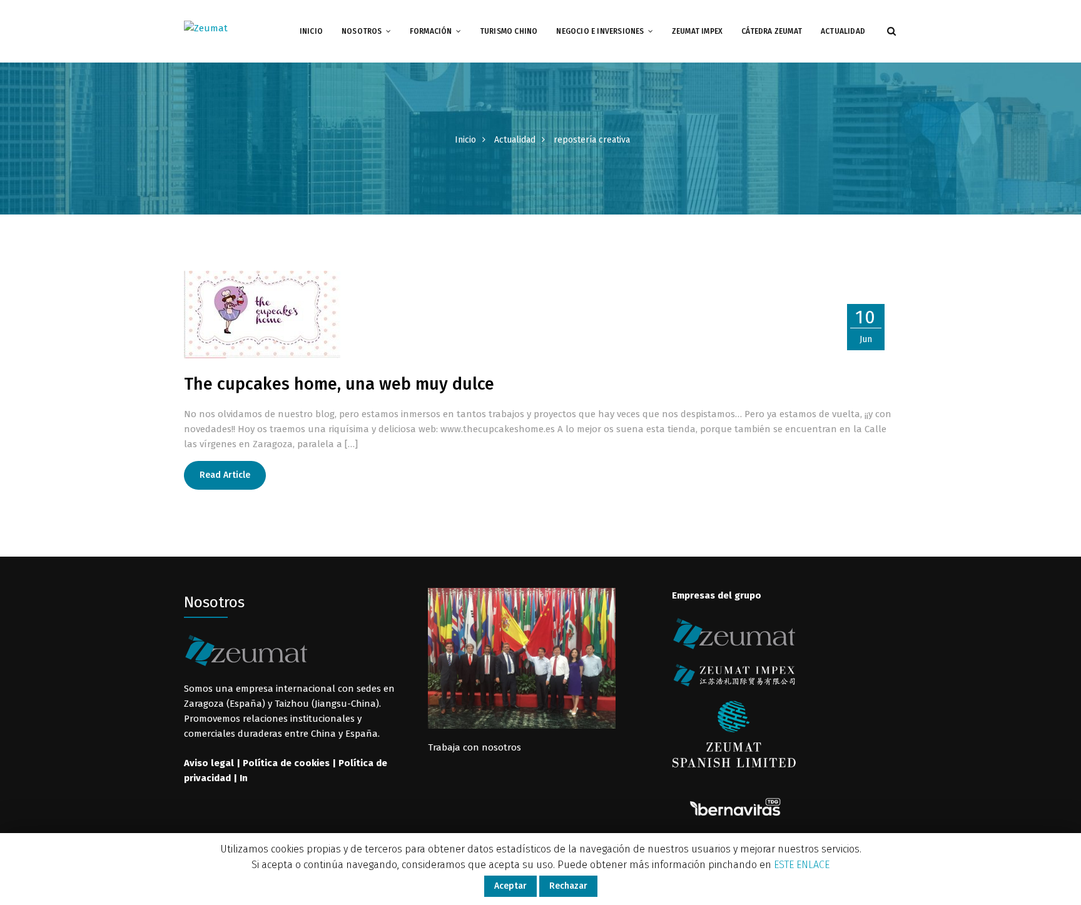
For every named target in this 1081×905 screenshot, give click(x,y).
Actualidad (843, 31)
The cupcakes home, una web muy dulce (339, 384)
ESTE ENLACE (802, 865)
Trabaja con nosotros (474, 747)
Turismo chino (509, 31)
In (244, 778)
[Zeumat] (206, 27)
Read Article (225, 475)
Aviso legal (209, 763)
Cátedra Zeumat (771, 31)
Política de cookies (286, 763)
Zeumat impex (697, 31)
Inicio (311, 31)
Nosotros (362, 31)
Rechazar (568, 886)
